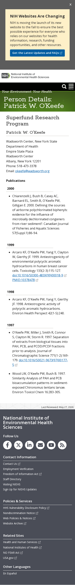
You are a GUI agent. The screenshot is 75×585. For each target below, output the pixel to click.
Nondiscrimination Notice (19, 513)
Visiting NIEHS (11, 484)
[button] (64, 86)
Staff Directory (12, 479)
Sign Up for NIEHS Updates (20, 489)
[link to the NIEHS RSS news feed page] (62, 445)
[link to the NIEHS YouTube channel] (51, 445)
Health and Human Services (20, 542)
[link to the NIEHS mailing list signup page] (40, 445)
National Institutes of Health (20, 547)
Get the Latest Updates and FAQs (35, 53)
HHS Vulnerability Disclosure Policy (24, 508)
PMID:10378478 (23, 280)
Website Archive (13, 523)
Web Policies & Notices (17, 518)
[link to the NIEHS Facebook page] (7, 445)
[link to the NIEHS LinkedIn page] (29, 445)
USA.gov (8, 558)
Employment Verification (18, 469)
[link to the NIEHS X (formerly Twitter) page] (18, 445)
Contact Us (10, 464)
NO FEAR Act (11, 552)
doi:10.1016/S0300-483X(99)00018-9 (37, 275)
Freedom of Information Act (20, 474)
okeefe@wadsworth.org (32, 171)
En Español (10, 573)
